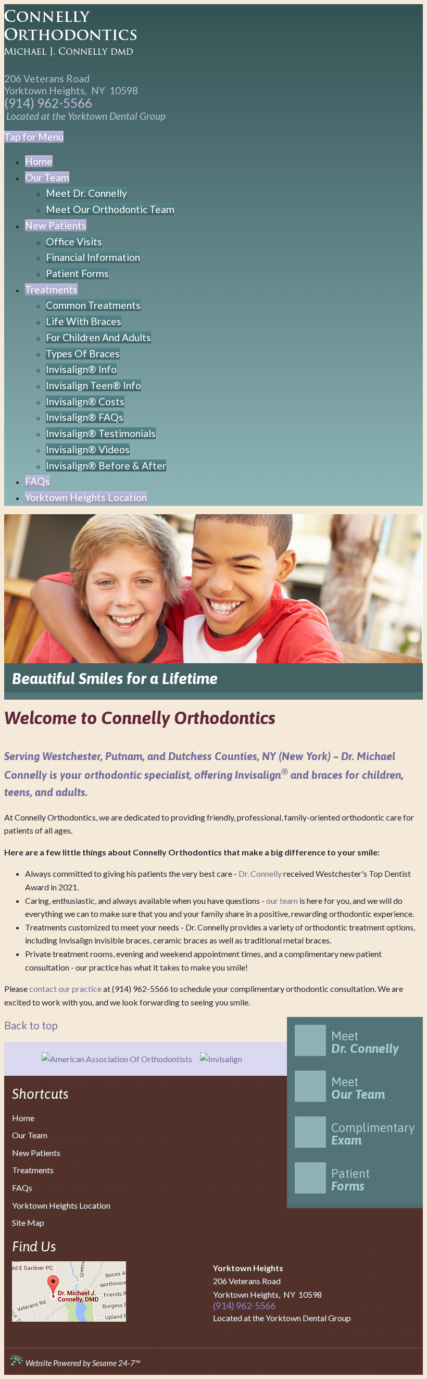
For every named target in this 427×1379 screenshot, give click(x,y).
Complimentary (373, 1134)
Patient (350, 1179)
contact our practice (65, 988)
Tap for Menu (34, 137)
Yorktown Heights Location (61, 1205)
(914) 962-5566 (48, 103)
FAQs (22, 1187)
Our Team (29, 1135)
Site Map (28, 1222)
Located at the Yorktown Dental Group (86, 116)
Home (23, 1118)
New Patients (36, 1153)
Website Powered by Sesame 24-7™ (82, 1363)
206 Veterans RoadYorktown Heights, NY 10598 (71, 84)
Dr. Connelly (260, 873)
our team (282, 900)
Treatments (33, 1170)
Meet (365, 1042)
